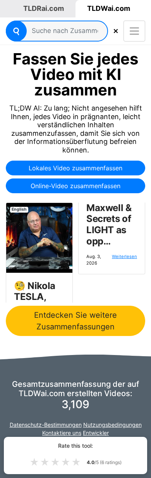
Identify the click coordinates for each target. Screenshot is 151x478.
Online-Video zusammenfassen (75, 186)
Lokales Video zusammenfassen (75, 168)
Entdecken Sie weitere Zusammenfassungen (75, 320)
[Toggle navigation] (134, 31)
